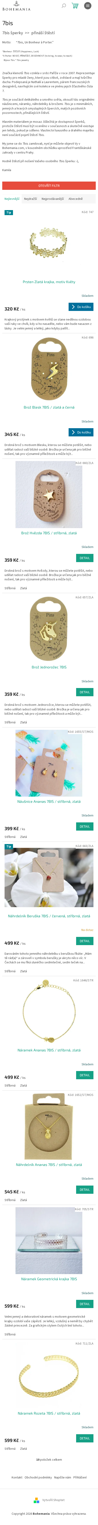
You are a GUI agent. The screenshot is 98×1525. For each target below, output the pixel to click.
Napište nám (62, 1477)
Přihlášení (80, 1477)
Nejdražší (30, 199)
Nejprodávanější (53, 199)
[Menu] (87, 5)
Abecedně (76, 199)
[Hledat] (63, 5)
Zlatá (23, 588)
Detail (85, 558)
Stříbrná (10, 588)
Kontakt (17, 1477)
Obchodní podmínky (38, 1477)
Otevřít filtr (49, 186)
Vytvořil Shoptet (53, 1500)
